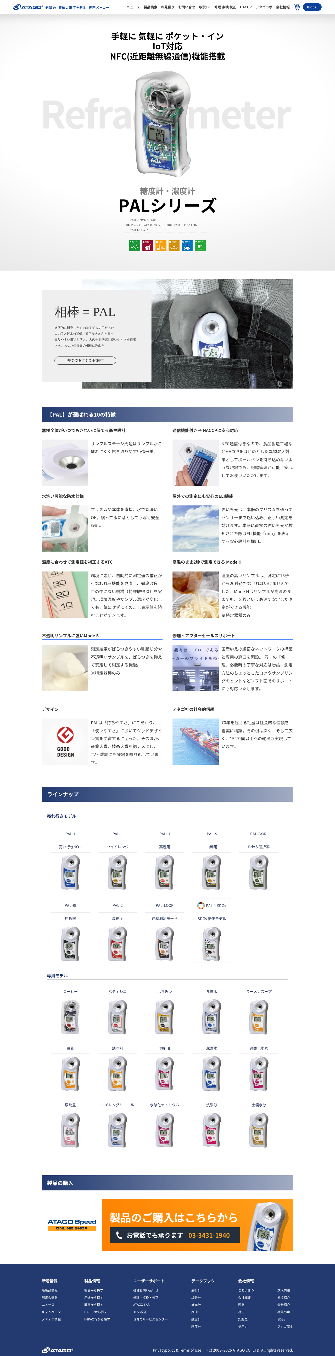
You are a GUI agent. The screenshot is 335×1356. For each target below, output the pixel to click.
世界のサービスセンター (150, 1319)
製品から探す (93, 1290)
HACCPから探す (95, 1312)
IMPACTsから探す (97, 1319)
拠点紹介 (283, 1297)
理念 (241, 1304)
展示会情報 (50, 1297)
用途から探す (93, 1297)
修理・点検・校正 (145, 1297)
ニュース (48, 1304)
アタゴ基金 (285, 1326)
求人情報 (283, 1290)
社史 (241, 1312)
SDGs (281, 1319)
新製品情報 (50, 1290)
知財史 (243, 1319)
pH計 (195, 1312)
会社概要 (244, 1297)
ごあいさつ (246, 1290)
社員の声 (283, 1312)
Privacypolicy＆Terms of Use (177, 1350)
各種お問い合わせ (145, 1290)
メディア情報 (51, 1319)
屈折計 (196, 1290)
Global (312, 7)
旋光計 (196, 1304)
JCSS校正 (140, 1312)
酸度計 (196, 1319)
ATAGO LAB (141, 1304)
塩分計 (196, 1297)
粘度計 (196, 1326)
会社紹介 (283, 1304)
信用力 (243, 1326)
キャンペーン (51, 1312)
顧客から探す (93, 1304)
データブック (203, 1280)
